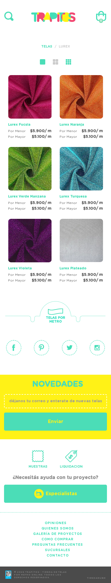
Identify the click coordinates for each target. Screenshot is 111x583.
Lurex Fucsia (19, 124)
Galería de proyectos (57, 533)
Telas (46, 46)
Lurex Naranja (72, 124)
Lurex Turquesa (73, 196)
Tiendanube (96, 578)
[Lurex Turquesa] (81, 179)
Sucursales (57, 550)
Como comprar (57, 539)
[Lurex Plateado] (81, 251)
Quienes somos (57, 528)
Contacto (58, 555)
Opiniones (56, 523)
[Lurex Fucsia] (29, 107)
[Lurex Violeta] (29, 251)
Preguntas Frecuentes (57, 544)
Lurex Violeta (20, 268)
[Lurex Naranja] (81, 107)
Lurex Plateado (73, 268)
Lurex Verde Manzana (27, 196)
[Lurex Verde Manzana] (29, 179)
